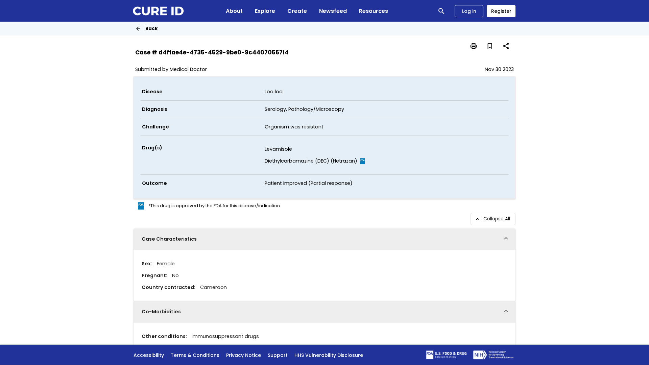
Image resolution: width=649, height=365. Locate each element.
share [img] (506, 46)
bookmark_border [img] (490, 46)
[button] (324, 239)
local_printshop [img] (473, 46)
